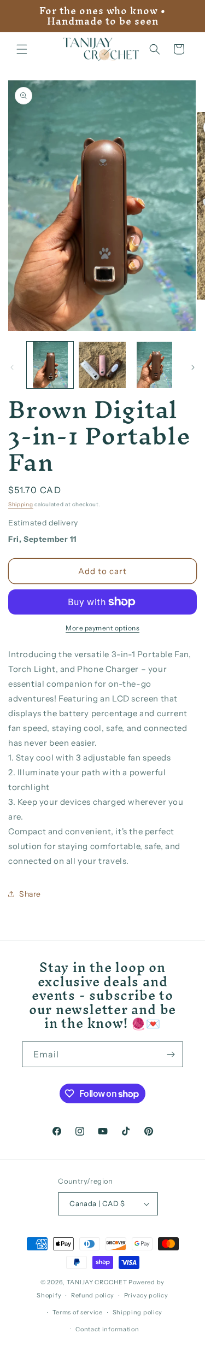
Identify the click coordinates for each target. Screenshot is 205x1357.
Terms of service (77, 1312)
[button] (22, 49)
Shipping (20, 504)
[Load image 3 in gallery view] (154, 365)
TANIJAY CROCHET (97, 1282)
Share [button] (30, 894)
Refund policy (92, 1295)
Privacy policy (146, 1295)
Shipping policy (138, 1312)
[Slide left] (12, 367)
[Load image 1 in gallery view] (50, 365)
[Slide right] (193, 367)
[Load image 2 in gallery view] (102, 365)
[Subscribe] (171, 1054)
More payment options (102, 628)
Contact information (107, 1329)
